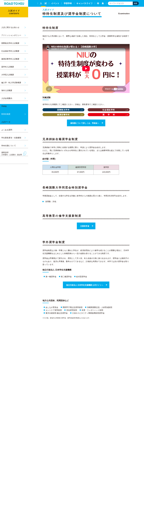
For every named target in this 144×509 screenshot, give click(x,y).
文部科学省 (84, 226)
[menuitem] (43, 3)
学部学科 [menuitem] (68, 3)
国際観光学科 (63, 110)
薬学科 (110, 115)
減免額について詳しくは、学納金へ (84, 123)
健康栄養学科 (63, 115)
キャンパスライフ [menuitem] (84, 3)
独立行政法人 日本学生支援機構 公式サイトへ (84, 285)
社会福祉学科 (108, 110)
